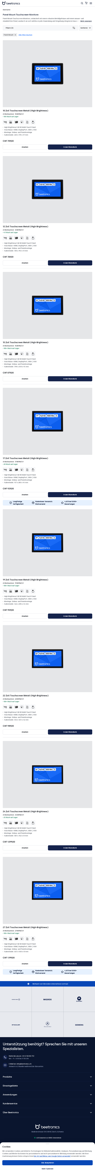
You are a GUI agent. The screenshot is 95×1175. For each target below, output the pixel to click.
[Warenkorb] (86, 3)
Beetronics (39, 1125)
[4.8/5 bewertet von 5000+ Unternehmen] (35, 1138)
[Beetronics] (11, 3)
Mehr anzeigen (86, 21)
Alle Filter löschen (25, 35)
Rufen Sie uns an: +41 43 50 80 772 (21, 1056)
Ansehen (25, 147)
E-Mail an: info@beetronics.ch (20, 1064)
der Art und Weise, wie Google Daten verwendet (52, 1156)
